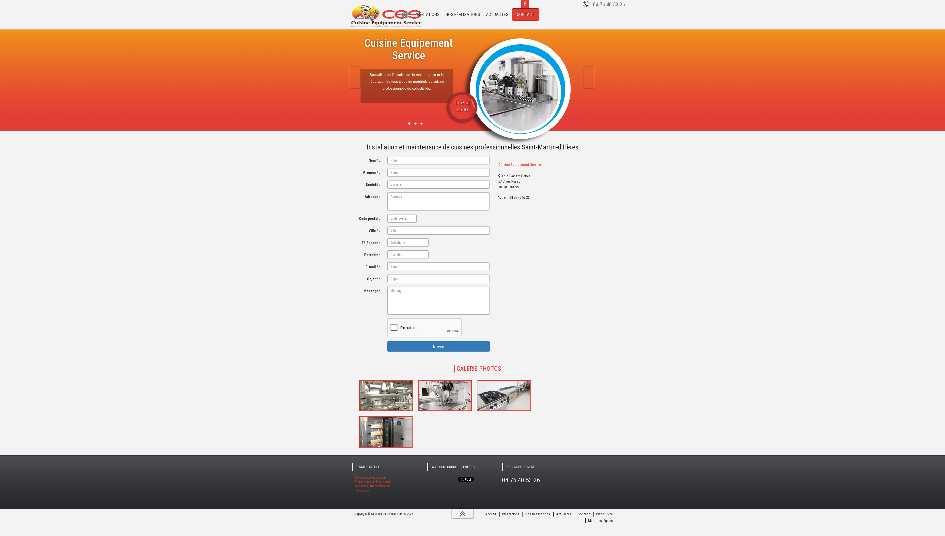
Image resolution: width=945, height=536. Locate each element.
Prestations (427, 14)
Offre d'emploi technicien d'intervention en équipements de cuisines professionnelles (372, 484)
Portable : (372, 255)
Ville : (374, 230)
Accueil (405, 15)
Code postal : (369, 218)
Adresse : (372, 197)
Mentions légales (600, 521)
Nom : (374, 160)
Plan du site (604, 514)
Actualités (497, 14)
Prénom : (371, 172)
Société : (373, 184)
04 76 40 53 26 (609, 4)
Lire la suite (462, 106)
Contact (525, 14)
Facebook (525, 4)
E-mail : (372, 267)
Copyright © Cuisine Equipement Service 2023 (383, 514)
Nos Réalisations (462, 14)
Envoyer (438, 346)
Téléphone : (371, 243)
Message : (371, 291)
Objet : (373, 279)
